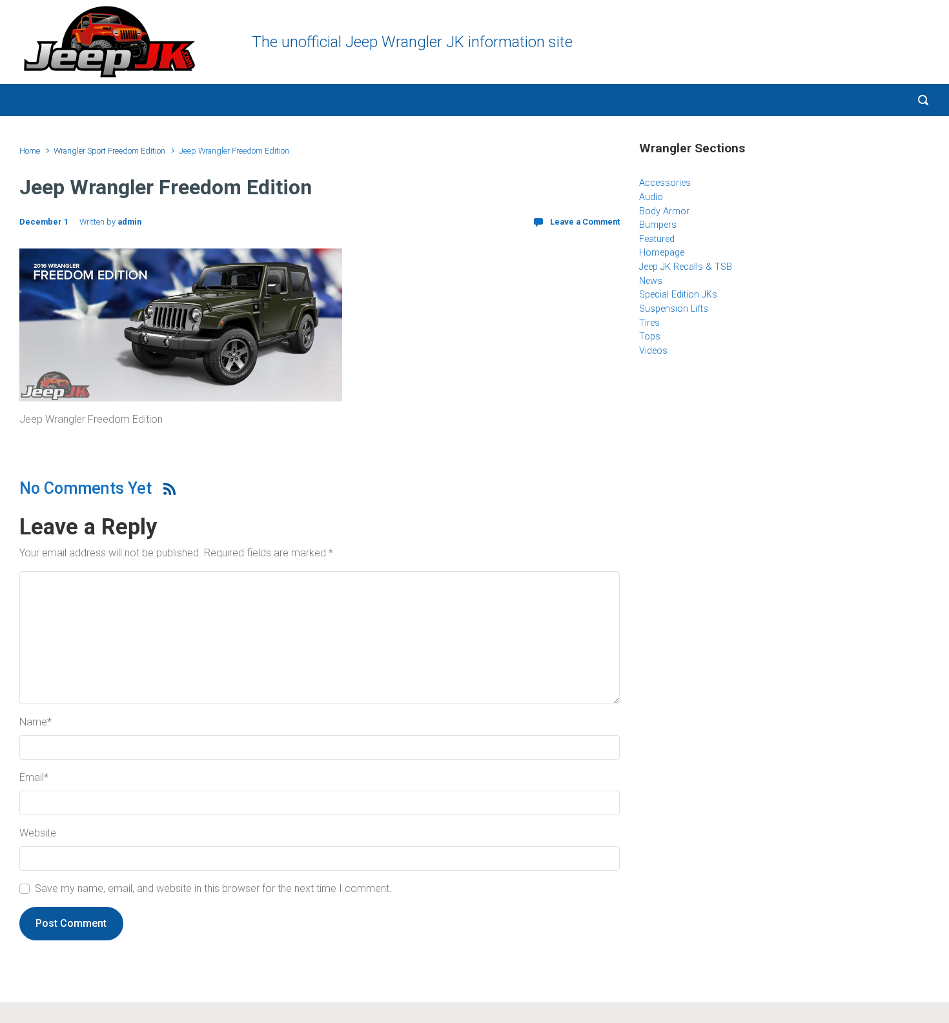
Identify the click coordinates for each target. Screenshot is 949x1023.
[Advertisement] (784, 471)
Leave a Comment (585, 222)
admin (129, 222)
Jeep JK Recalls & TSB (685, 266)
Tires (649, 323)
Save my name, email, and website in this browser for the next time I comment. (213, 888)
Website (37, 833)
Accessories (665, 182)
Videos (653, 350)
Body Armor (664, 211)
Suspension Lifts (673, 308)
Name (35, 722)
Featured (657, 239)
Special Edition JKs (678, 294)
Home (29, 151)
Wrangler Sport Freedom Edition (109, 151)
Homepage (661, 252)
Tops (649, 336)
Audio (651, 197)
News (650, 281)
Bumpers (658, 224)
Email (33, 777)
